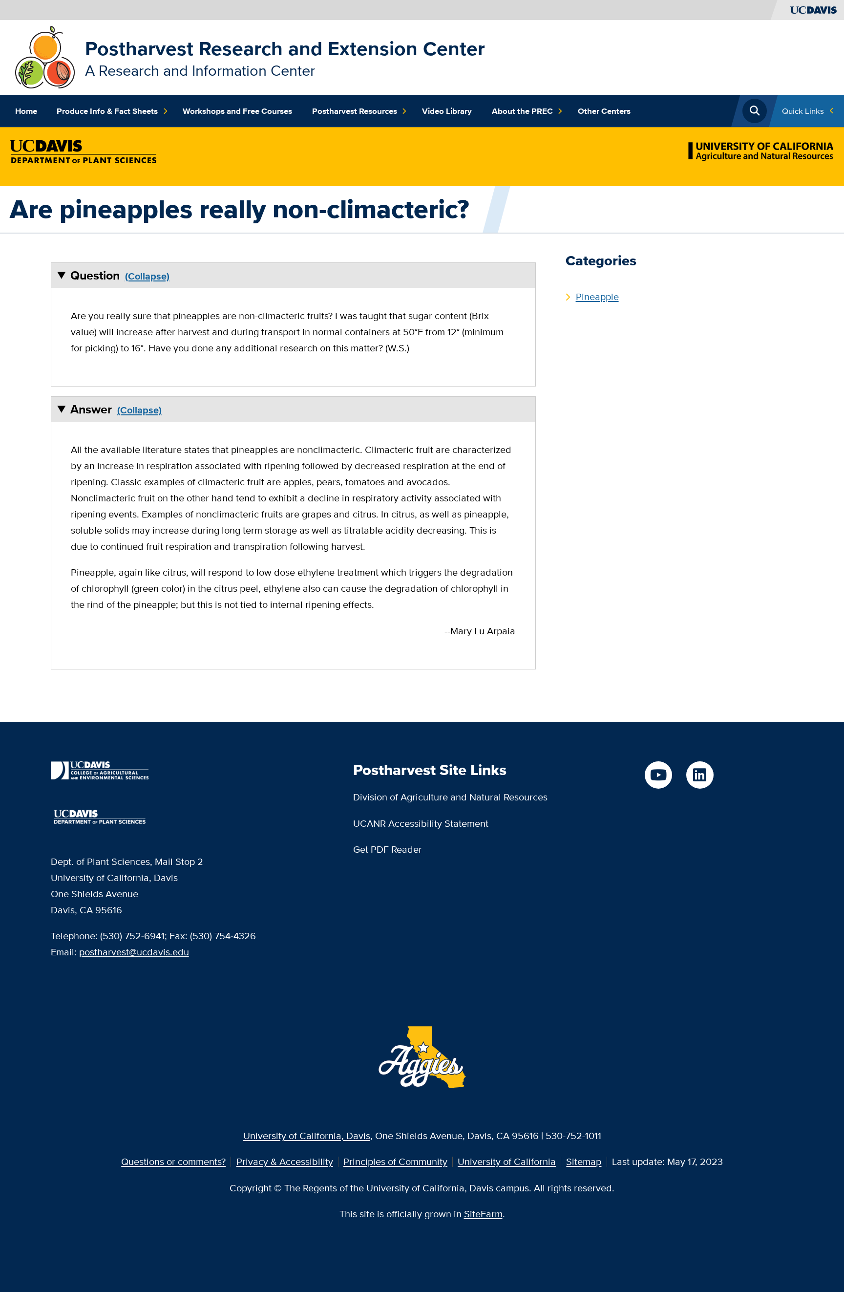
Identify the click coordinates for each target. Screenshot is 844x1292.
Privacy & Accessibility (284, 1161)
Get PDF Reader (387, 849)
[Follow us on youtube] (658, 775)
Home (26, 111)
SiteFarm (483, 1213)
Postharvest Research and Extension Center (285, 48)
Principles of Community (395, 1161)
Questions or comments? (173, 1161)
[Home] (45, 56)
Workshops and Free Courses (237, 111)
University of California (507, 1161)
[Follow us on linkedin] (700, 775)
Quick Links (803, 111)
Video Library (447, 111)
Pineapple (597, 296)
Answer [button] (91, 409)
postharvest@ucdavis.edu (134, 952)
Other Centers (604, 111)
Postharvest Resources (354, 111)
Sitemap (583, 1161)
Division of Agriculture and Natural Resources (450, 797)
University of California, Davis (306, 1135)
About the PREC (522, 111)
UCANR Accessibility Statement (420, 823)
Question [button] (95, 275)
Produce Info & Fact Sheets (107, 111)
